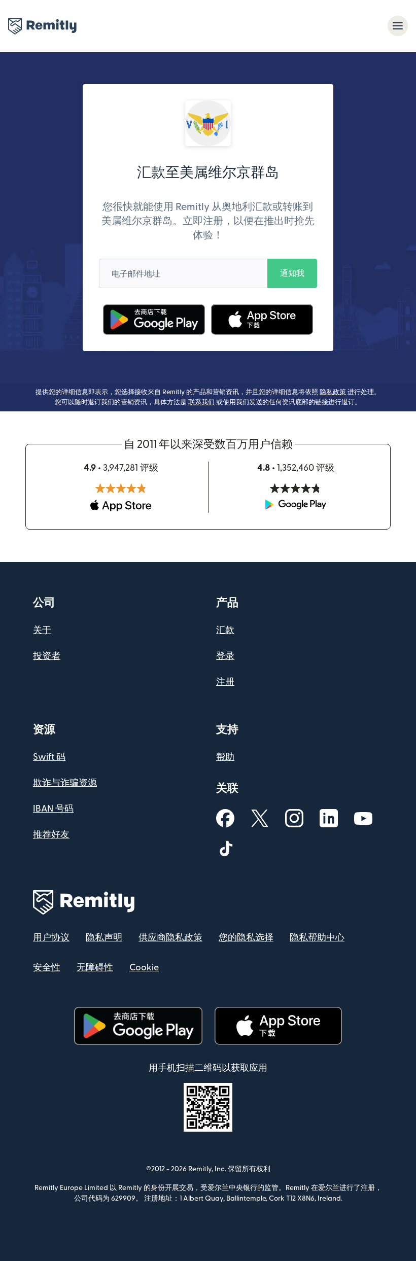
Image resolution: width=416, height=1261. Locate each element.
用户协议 (51, 937)
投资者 (46, 656)
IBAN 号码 (53, 808)
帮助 (225, 757)
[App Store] (262, 319)
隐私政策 (333, 392)
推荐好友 (51, 834)
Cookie (144, 967)
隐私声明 (104, 937)
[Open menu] (398, 26)
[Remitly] (42, 26)
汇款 (225, 630)
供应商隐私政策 (170, 937)
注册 (225, 682)
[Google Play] (154, 319)
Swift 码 (49, 757)
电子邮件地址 (136, 274)
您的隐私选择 (246, 937)
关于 (42, 630)
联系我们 (201, 402)
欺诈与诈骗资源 (65, 783)
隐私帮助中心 (317, 937)
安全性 (46, 967)
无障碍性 (95, 967)
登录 (225, 656)
